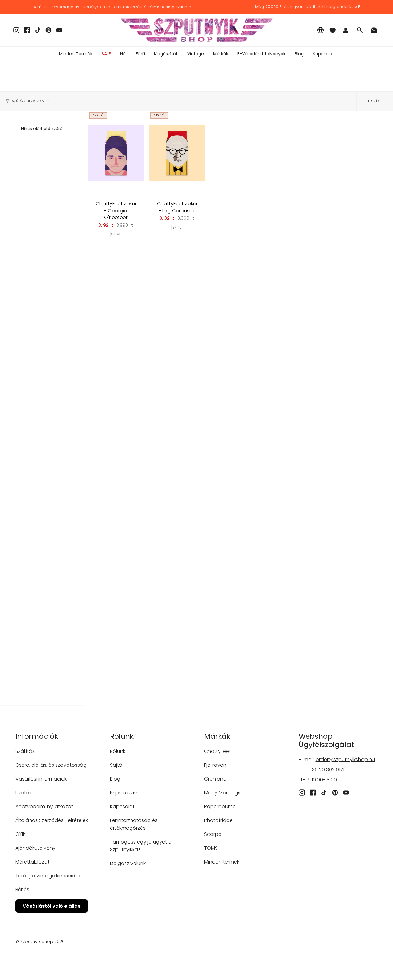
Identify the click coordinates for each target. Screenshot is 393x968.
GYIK (20, 834)
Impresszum (124, 792)
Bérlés (22, 889)
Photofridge (218, 820)
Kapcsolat (122, 806)
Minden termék (221, 861)
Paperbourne (220, 806)
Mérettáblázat (32, 861)
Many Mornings (222, 792)
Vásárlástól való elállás (51, 906)
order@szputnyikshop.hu (345, 759)
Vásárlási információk (41, 778)
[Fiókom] (346, 30)
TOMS (211, 848)
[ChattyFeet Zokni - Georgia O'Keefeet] (116, 153)
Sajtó (116, 765)
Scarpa (213, 834)
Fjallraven (215, 765)
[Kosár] (374, 30)
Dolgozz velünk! (128, 863)
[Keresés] (360, 30)
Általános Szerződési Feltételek (51, 820)
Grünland (215, 778)
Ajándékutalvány (35, 848)
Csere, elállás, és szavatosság (51, 765)
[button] (123, 54)
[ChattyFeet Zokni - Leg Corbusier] (177, 153)
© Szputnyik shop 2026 (40, 941)
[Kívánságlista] (332, 30)
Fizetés (23, 792)
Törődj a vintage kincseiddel (49, 875)
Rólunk (117, 751)
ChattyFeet (217, 751)
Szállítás (25, 751)
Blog (115, 778)
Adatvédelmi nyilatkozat (44, 806)
